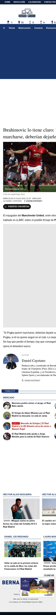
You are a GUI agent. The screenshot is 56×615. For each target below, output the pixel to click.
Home (7, 2)
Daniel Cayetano (14, 201)
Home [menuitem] (12, 28)
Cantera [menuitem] (38, 28)
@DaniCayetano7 (34, 201)
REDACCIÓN (19, 2)
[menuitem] (4, 28)
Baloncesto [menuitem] (25, 28)
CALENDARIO (34, 2)
